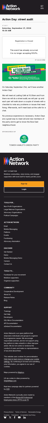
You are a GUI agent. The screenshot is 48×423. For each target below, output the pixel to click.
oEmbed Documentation (13, 326)
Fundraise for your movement (15, 275)
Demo (6, 255)
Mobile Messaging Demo (13, 258)
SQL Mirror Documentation (13, 320)
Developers (8, 317)
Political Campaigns (11, 215)
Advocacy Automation (12, 241)
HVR (7, 389)
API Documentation (11, 323)
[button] (42, 8)
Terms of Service (21, 412)
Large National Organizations (14, 209)
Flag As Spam (41, 60)
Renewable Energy (34, 412)
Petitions (7, 232)
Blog (5, 301)
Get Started (8, 252)
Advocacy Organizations (13, 212)
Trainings (7, 311)
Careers (7, 261)
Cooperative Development (14, 291)
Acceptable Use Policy (27, 415)
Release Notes (9, 297)
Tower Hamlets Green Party (24, 145)
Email (6, 226)
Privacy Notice (8, 412)
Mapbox (21, 372)
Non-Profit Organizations (13, 206)
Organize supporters (11, 281)
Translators (15, 415)
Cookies (6, 415)
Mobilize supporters (11, 278)
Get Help (7, 314)
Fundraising (8, 238)
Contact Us (8, 264)
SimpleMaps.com (10, 381)
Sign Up (24, 184)
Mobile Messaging (10, 229)
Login (24, 189)
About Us (7, 294)
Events (6, 235)
